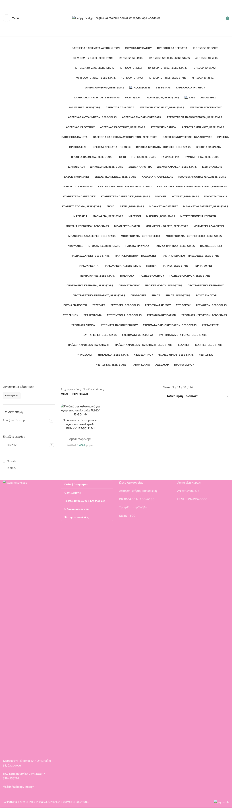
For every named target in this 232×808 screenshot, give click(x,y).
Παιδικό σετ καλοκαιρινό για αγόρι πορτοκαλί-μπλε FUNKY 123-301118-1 (80, 424)
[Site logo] (116, 18)
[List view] (201, 387)
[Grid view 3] (215, 387)
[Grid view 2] (208, 387)
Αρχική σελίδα (70, 389)
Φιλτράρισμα (11, 395)
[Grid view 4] (222, 387)
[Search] (203, 18)
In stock (11, 468)
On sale (11, 461)
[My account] (217, 18)
